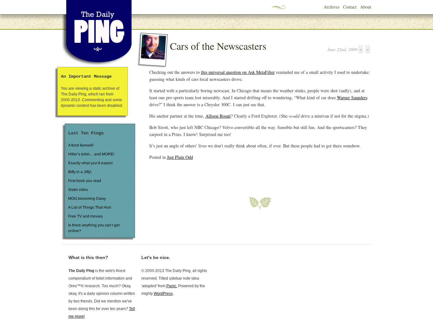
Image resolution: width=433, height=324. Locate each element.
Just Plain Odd (180, 157)
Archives (331, 7)
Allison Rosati (218, 116)
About (365, 7)
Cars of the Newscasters (218, 46)
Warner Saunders (352, 97)
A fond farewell (81, 145)
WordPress (163, 293)
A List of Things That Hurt (89, 207)
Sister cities (77, 189)
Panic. (171, 286)
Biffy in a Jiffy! (79, 172)
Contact (350, 7)
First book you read (84, 180)
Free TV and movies (85, 216)
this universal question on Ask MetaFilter (238, 72)
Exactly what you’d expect (90, 163)
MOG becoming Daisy (87, 198)
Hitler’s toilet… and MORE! (91, 154)
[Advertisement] (223, 174)
